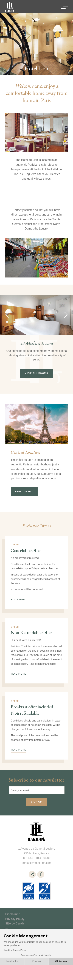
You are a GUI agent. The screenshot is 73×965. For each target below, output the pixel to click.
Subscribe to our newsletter (36, 780)
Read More (18, 673)
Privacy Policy (14, 919)
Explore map (24, 491)
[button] (7, 315)
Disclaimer (12, 914)
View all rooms (36, 373)
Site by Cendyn (15, 923)
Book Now (18, 599)
